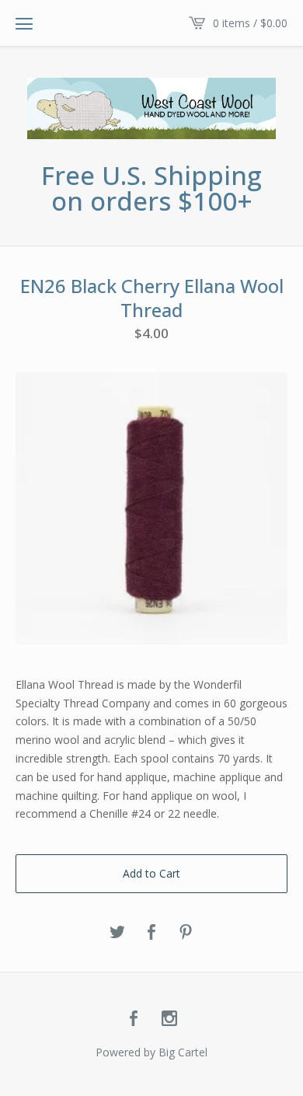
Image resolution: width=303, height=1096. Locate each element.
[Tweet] (117, 932)
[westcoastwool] (151, 108)
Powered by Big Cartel (151, 1052)
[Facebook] (133, 1019)
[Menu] (24, 23)
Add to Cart (151, 873)
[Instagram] (169, 1019)
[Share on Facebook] (151, 932)
